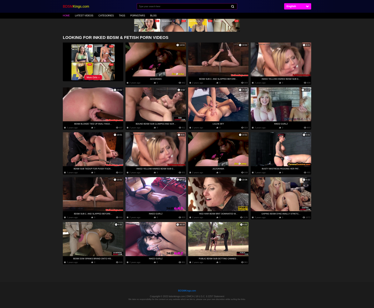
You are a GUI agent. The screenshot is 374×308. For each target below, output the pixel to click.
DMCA (190, 296)
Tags (122, 15)
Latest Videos (84, 15)
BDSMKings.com (187, 290)
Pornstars (137, 15)
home (66, 15)
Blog (153, 15)
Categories (106, 15)
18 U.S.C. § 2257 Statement (209, 296)
